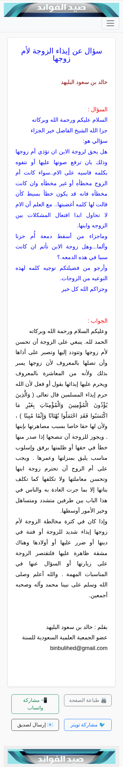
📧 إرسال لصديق (35, 724)
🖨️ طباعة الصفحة (88, 700)
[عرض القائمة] (110, 23)
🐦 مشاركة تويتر (87, 724)
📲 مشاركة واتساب (35, 704)
